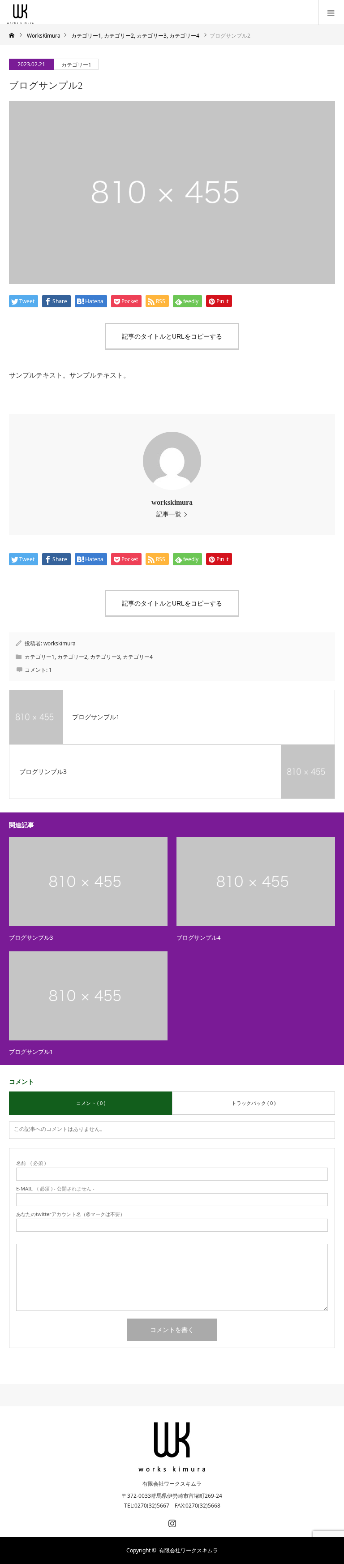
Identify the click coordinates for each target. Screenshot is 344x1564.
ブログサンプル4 (198, 937)
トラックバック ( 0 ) (253, 1103)
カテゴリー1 (76, 65)
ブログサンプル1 (31, 1052)
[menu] (331, 12)
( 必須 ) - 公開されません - (55, 1188)
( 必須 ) (31, 1162)
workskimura (172, 502)
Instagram (171, 1521)
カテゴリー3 (105, 657)
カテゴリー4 (138, 657)
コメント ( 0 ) (90, 1103)
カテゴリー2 (72, 657)
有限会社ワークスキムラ (172, 1484)
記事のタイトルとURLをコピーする (172, 336)
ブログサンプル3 (31, 937)
